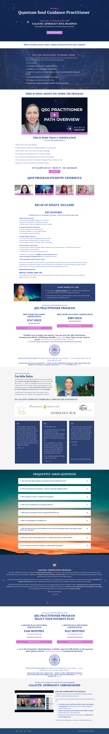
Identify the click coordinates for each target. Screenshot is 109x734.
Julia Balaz (26, 376)
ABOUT (21, 731)
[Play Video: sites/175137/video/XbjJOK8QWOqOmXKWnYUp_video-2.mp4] (34, 701)
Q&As (25, 731)
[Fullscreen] (86, 133)
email (69, 358)
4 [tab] (53, 602)
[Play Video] (23, 133)
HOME (17, 731)
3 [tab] (51, 602)
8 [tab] (61, 602)
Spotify (78, 365)
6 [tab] (57, 602)
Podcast (62, 365)
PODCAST (71, 682)
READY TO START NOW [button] (34, 641)
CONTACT (30, 731)
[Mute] (80, 133)
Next (105, 580)
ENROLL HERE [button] (54, 171)
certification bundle (53, 651)
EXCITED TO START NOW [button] (34, 328)
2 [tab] (49, 602)
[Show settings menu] (83, 133)
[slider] (53, 133)
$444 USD (61, 337)
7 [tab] (59, 602)
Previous (3, 580)
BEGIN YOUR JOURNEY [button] (54, 32)
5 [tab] (55, 602)
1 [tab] (47, 602)
